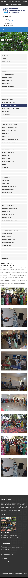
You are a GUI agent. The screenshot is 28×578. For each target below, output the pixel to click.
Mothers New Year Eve (8, 149)
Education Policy (7, 89)
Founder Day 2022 (7, 192)
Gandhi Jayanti (6, 136)
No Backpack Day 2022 (8, 242)
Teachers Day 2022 (7, 227)
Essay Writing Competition (9, 127)
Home (2, 43)
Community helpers (7, 121)
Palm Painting (6, 155)
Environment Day (7, 80)
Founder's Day (6, 83)
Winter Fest (5, 180)
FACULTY (12, 537)
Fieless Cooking (6, 133)
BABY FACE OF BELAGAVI (8, 96)
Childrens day (6, 114)
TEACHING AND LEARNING (8, 68)
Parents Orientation (8, 161)
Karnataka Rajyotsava (8, 142)
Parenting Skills (6, 158)
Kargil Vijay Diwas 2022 (8, 239)
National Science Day (8, 152)
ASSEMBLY (4, 58)
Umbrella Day (6, 177)
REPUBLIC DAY (5, 111)
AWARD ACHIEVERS (7, 93)
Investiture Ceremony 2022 (9, 186)
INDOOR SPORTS (6, 61)
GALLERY (17, 537)
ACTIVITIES (5, 55)
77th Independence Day (8, 74)
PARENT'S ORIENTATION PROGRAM (10, 108)
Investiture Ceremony (8, 86)
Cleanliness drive (7, 117)
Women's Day (5, 183)
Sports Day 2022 (6, 245)
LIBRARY (4, 64)
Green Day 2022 (6, 211)
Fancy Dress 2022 (6, 236)
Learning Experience (7, 202)
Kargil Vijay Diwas (7, 77)
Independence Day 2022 (8, 189)
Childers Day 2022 (7, 233)
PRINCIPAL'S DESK (13, 535)
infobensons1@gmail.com (9, 20)
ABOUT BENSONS (4, 535)
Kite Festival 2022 (7, 255)
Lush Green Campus (7, 146)
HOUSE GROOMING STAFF (8, 102)
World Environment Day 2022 (10, 230)
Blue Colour (5, 199)
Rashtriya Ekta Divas (7, 205)
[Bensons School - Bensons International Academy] (14, 10)
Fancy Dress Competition (9, 130)
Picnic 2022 (5, 258)
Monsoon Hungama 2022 (8, 195)
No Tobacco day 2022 (8, 174)
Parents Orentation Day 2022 (10, 220)
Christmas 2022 (6, 248)
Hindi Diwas (5, 71)
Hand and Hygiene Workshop (10, 139)
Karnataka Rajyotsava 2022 (9, 208)
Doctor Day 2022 (6, 217)
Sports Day (5, 167)
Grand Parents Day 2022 (8, 214)
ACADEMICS (3, 539)
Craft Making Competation (9, 124)
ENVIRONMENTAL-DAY (7, 99)
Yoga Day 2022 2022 (7, 223)
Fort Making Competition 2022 (10, 252)
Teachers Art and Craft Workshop (11, 171)
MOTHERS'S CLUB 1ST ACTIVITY (9, 105)
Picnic (4, 164)
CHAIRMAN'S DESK (5, 537)
